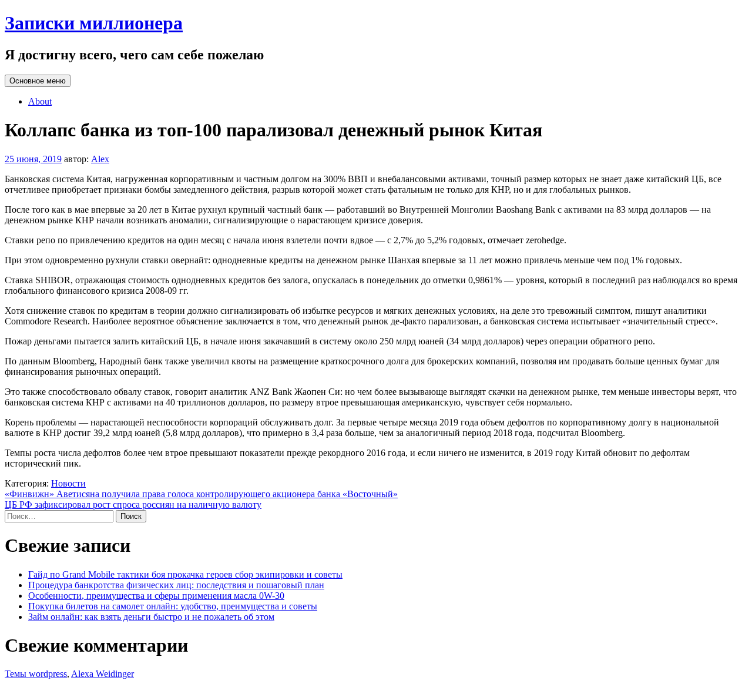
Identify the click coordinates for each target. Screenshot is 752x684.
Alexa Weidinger (102, 674)
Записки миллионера (94, 22)
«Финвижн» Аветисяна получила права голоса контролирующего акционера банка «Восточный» (201, 494)
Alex (100, 159)
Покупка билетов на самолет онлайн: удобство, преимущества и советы (172, 606)
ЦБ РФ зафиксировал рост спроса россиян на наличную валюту (133, 504)
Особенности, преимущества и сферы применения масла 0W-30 (156, 596)
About (40, 101)
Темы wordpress (36, 674)
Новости (68, 483)
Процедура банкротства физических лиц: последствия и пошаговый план (176, 585)
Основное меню (37, 80)
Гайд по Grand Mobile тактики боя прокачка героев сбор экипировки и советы (185, 574)
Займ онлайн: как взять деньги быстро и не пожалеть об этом (151, 617)
